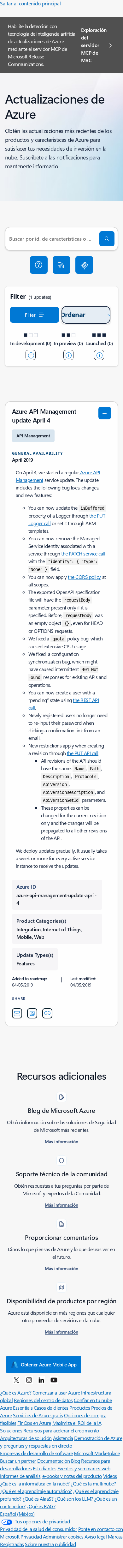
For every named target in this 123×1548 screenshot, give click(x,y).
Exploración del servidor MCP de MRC (94, 45)
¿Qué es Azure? (15, 1392)
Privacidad (31, 1536)
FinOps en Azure (34, 1422)
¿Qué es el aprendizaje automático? (36, 1491)
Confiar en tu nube (93, 1400)
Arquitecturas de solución (26, 1438)
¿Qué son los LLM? (74, 1498)
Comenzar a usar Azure (56, 1392)
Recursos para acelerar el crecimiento (61, 1430)
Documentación (53, 1460)
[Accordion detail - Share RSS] (32, 1013)
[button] (39, 265)
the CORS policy (84, 576)
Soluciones (11, 1430)
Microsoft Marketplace (97, 1453)
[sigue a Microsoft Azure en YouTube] (54, 1380)
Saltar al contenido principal (30, 3)
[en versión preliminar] (68, 355)
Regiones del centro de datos (43, 1400)
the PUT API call (82, 753)
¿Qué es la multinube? (93, 1483)
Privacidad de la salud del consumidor (38, 1529)
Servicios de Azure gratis (38, 1415)
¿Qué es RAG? (40, 1506)
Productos (79, 1407)
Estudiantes (44, 1468)
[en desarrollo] (31, 355)
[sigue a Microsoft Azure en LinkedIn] (41, 1380)
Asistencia (63, 1438)
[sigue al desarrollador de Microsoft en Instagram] (29, 1380)
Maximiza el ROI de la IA (76, 1422)
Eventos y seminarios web (83, 1468)
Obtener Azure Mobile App (49, 1364)
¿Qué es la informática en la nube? (35, 1483)
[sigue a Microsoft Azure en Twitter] (16, 1380)
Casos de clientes (51, 1407)
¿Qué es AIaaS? (37, 1498)
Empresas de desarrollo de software (36, 1453)
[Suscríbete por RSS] (61, 265)
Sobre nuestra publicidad (50, 1544)
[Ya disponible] (99, 355)
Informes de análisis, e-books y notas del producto (51, 1476)
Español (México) (17, 1513)
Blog (75, 1460)
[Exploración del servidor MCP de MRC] (84, 265)
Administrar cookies (63, 1536)
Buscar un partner (18, 1460)
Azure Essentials (16, 1407)
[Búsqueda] (106, 238)
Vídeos (110, 1476)
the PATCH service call (83, 553)
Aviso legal (96, 1536)
